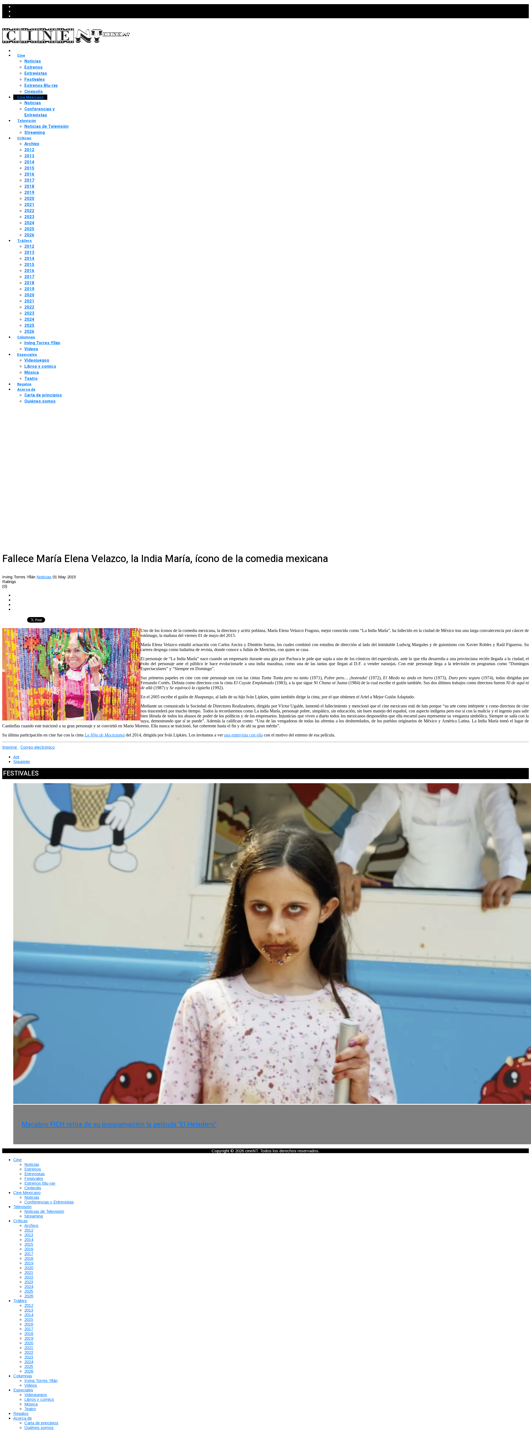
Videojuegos (36, 360)
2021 (29, 205)
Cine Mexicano (30, 97)
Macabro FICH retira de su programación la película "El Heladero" (119, 1124)
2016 (29, 174)
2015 (29, 168)
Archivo (31, 144)
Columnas (26, 337)
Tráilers (24, 240)
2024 (29, 223)
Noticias (32, 61)
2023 (29, 217)
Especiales (27, 354)
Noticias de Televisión (46, 126)
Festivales (34, 79)
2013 (29, 156)
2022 (29, 211)
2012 (29, 150)
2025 (29, 229)
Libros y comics (40, 366)
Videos (31, 349)
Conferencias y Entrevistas (39, 112)
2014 (29, 162)
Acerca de (26, 389)
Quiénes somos (40, 401)
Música (31, 372)
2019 (29, 192)
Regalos (24, 384)
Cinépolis (33, 91)
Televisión (26, 120)
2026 (29, 235)
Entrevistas (35, 73)
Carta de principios (43, 395)
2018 (29, 186)
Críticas (24, 138)
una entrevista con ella (243, 735)
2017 (29, 180)
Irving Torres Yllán (42, 343)
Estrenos (33, 67)
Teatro (31, 378)
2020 (29, 198)
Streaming (34, 132)
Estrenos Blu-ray (41, 85)
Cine (21, 55)
